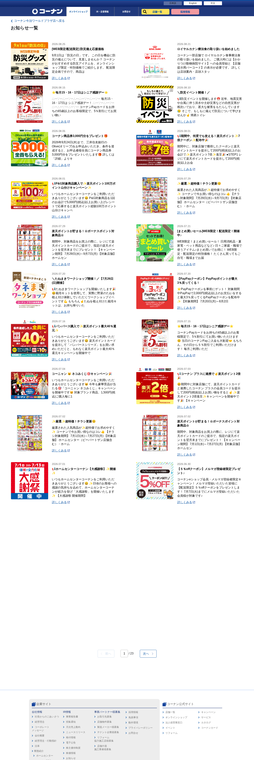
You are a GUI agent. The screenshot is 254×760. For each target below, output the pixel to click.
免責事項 (133, 717)
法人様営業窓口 (173, 722)
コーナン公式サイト (180, 704)
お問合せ (133, 733)
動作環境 (133, 722)
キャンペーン (208, 712)
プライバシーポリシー (140, 727)
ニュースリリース (75, 732)
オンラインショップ (176, 717)
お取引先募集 (104, 716)
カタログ (206, 722)
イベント (170, 727)
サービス (206, 717)
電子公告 (71, 742)
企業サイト (43, 704)
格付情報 (71, 737)
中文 (213, 3)
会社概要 (39, 735)
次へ (147, 653)
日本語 (172, 3)
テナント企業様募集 (108, 732)
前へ (106, 653)
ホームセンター (44, 755)
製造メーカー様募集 (108, 727)
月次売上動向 (73, 727)
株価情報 (71, 753)
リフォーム (171, 733)
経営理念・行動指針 (46, 740)
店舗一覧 (170, 712)
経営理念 (39, 721)
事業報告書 (72, 716)
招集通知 (71, 721)
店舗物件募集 (104, 721)
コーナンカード (209, 727)
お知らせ (71, 758)
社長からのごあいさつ (47, 716)
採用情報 (133, 712)
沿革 (37, 746)
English (193, 3)
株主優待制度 (73, 747)
